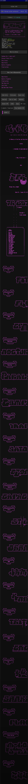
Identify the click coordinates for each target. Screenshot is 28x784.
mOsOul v (6, 112)
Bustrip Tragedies (6, 64)
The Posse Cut (5, 83)
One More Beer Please (7, 87)
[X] (26, 11)
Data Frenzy (5, 60)
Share (17, 103)
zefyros (10, 39)
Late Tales (4, 85)
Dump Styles (5, 62)
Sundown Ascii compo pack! (8, 56)
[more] (22, 11)
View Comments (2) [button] (19, 108)
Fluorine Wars (5, 67)
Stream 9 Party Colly (7, 58)
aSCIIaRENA (3, 0)
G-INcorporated (10, 40)
